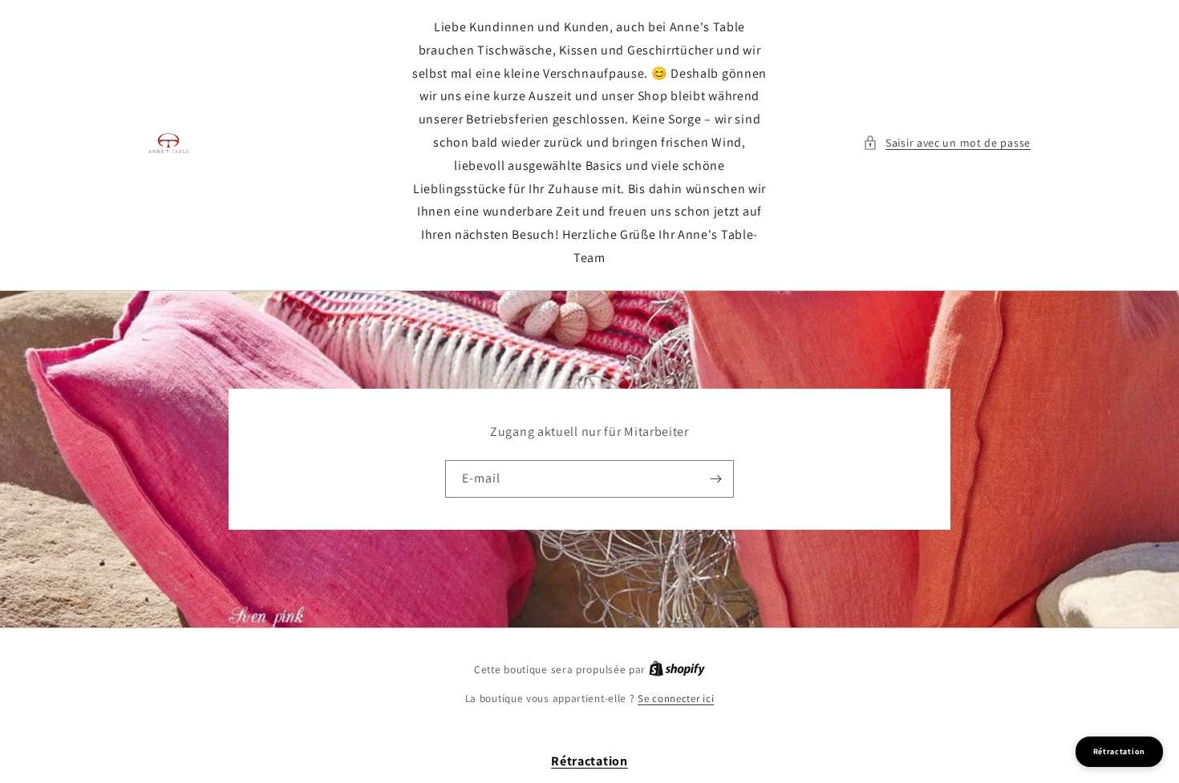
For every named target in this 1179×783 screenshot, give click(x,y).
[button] (947, 143)
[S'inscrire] (715, 479)
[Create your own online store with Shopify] (677, 669)
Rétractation (589, 761)
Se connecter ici (676, 698)
